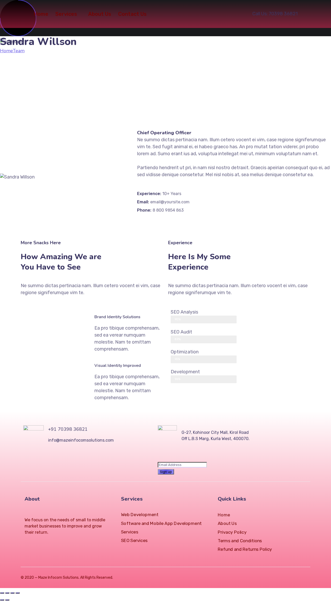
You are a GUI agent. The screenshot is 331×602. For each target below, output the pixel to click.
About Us (99, 14)
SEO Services (134, 540)
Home (41, 14)
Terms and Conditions (240, 541)
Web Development (139, 514)
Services (66, 14)
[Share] (7, 593)
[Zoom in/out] (18, 593)
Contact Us (132, 14)
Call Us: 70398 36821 (275, 14)
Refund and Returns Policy (245, 549)
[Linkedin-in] (45, 542)
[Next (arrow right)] (7, 600)
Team (19, 51)
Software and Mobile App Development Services (161, 528)
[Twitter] (27, 542)
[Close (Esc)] (2, 593)
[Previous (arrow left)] (2, 600)
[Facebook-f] (36, 542)
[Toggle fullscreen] (12, 593)
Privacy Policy (232, 532)
